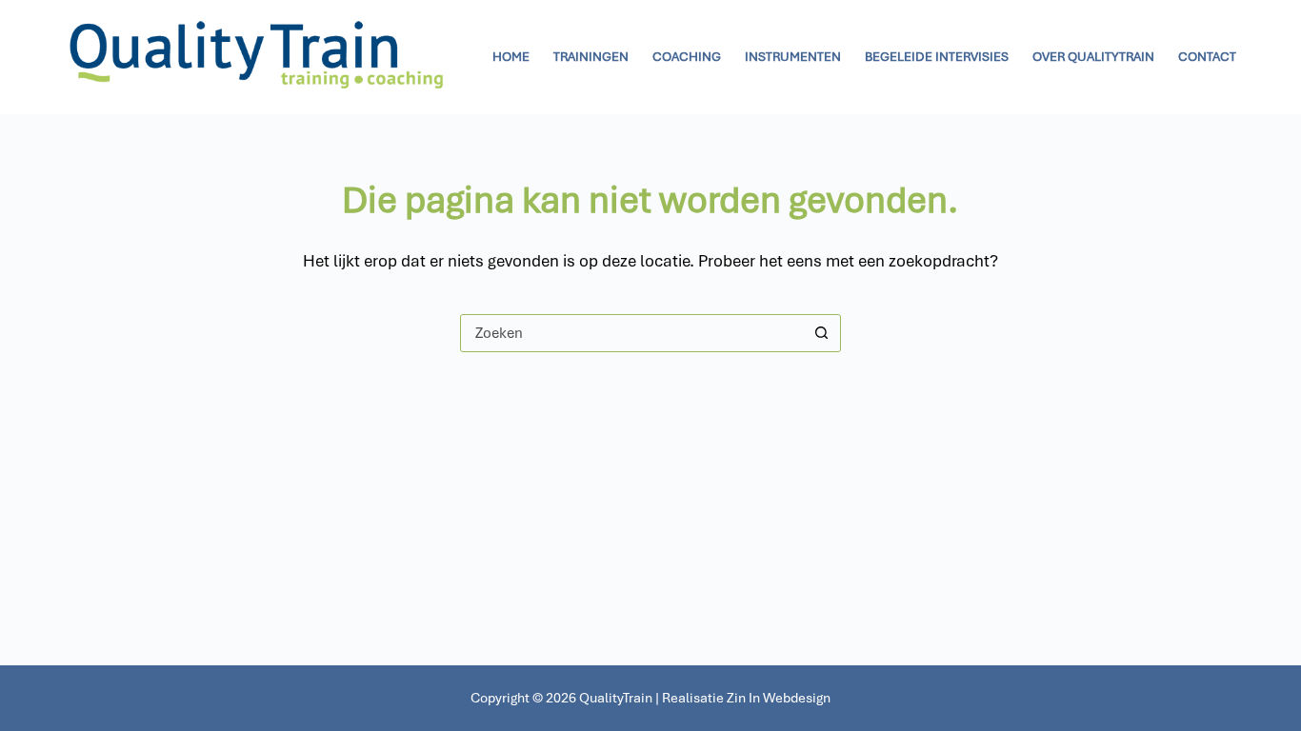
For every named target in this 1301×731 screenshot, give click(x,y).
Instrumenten (793, 57)
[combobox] (632, 333)
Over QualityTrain (1093, 57)
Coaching (686, 57)
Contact (1207, 57)
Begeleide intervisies (937, 57)
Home (511, 57)
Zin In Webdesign (779, 697)
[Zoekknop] (822, 333)
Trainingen (591, 57)
